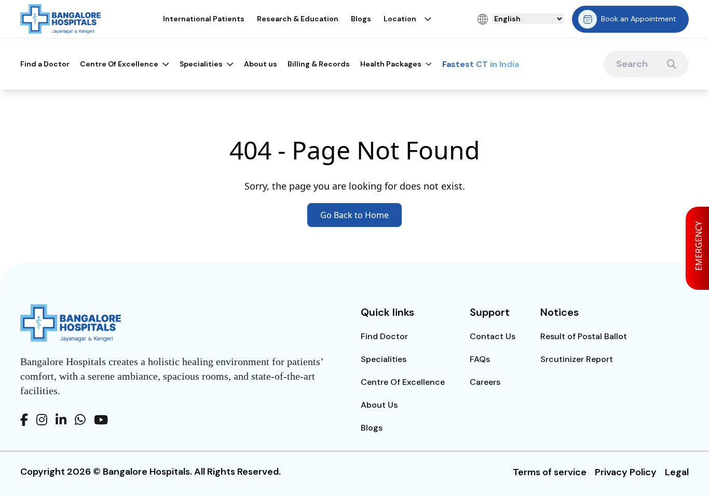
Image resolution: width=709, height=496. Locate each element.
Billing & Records (319, 64)
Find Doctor (384, 336)
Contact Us (492, 336)
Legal (677, 472)
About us (260, 64)
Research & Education (297, 18)
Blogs (361, 18)
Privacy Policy (626, 472)
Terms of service (550, 472)
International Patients (203, 18)
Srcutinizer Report (576, 359)
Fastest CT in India (480, 64)
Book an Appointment (638, 18)
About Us (379, 404)
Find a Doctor (45, 64)
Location (400, 18)
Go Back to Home (354, 215)
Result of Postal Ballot (583, 336)
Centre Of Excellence (119, 64)
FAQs (480, 359)
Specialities (201, 64)
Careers (485, 382)
